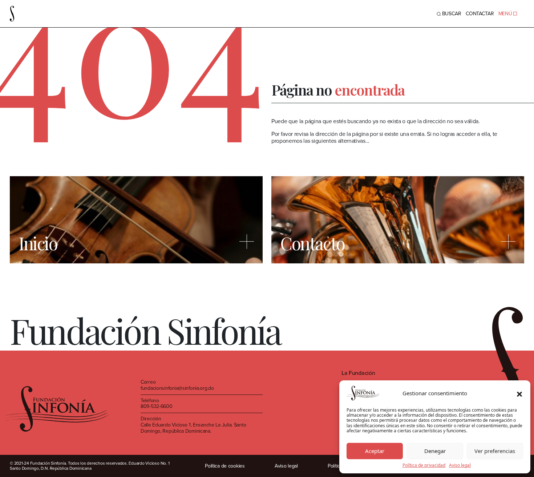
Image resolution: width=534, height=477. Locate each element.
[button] (519, 393)
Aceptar (374, 450)
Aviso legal (460, 465)
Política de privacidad (423, 465)
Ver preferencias (494, 450)
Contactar (480, 13)
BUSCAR (451, 13)
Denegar (435, 450)
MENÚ (505, 13)
